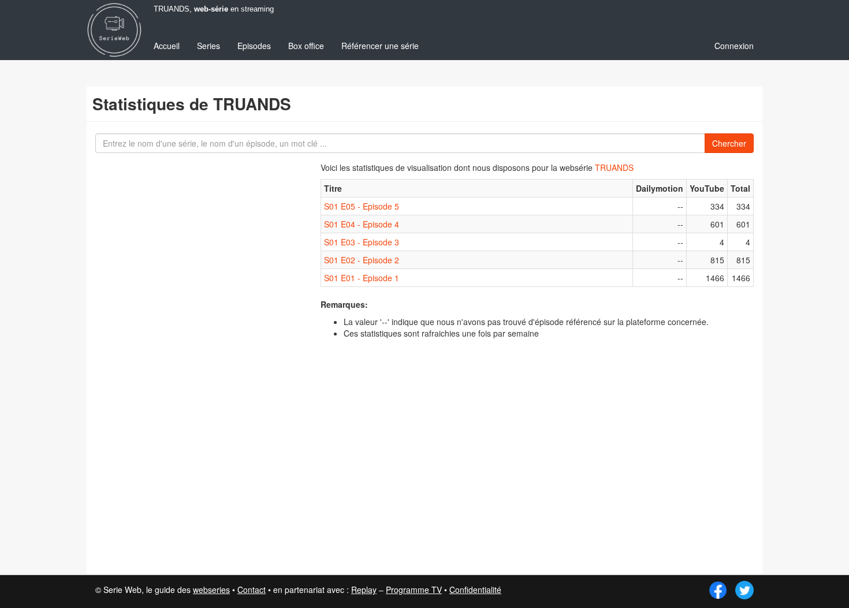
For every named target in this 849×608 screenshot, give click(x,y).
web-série (211, 9)
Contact (251, 589)
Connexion (734, 45)
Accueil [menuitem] (167, 45)
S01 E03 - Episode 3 (361, 242)
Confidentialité (475, 589)
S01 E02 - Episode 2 (361, 260)
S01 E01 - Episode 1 (361, 278)
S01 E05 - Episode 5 (361, 206)
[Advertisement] (179, 364)
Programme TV (414, 589)
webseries (211, 589)
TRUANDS (614, 167)
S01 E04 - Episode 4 (361, 224)
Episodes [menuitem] (254, 45)
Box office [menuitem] (306, 45)
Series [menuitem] (208, 45)
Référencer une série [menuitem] (380, 45)
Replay (364, 589)
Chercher (729, 143)
